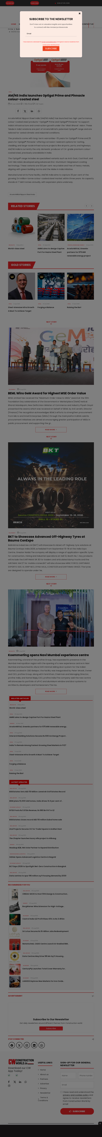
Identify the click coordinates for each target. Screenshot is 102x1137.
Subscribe (51, 48)
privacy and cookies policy (49, 42)
